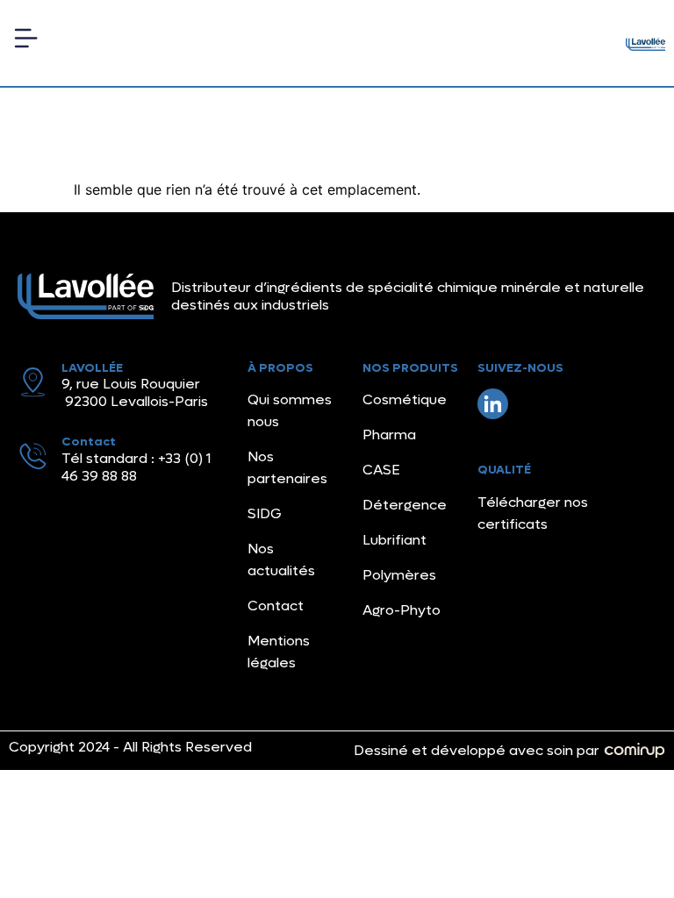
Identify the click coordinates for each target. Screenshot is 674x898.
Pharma (389, 434)
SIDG (264, 513)
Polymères (399, 575)
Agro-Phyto (401, 610)
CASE (381, 469)
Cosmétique (404, 399)
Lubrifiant (394, 540)
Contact (275, 605)
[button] (26, 43)
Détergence (404, 504)
